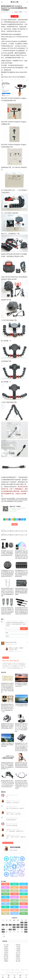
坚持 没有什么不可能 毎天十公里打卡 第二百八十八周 (14, 535)
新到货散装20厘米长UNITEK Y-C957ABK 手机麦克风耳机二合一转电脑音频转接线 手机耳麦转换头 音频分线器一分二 (7, 765)
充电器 (14, 900)
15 (22, 927)
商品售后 (12, 969)
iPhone (23, 913)
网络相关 (6, 959)
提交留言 (24, 628)
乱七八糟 (5, 894)
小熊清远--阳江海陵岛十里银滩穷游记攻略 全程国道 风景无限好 (7, 744)
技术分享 (18, 953)
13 (14, 927)
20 (14, 929)
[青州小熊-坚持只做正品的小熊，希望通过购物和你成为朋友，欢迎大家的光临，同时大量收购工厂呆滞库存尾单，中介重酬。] (14, 2)
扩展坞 (5, 900)
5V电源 (5, 897)
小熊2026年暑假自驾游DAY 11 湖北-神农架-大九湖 (21, 705)
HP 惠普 (14, 903)
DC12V (23, 910)
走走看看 (14, 884)
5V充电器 (14, 897)
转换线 (23, 890)
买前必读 (8, 969)
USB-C (5, 887)
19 (10, 929)
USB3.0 (14, 890)
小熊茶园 (18, 951)
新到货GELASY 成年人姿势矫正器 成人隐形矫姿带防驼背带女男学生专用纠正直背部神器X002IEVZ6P (21, 765)
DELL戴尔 (14, 913)
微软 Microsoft (23, 900)
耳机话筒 (18, 959)
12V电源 (14, 894)
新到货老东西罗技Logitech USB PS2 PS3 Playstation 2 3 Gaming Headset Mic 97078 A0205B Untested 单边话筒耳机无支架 (7, 783)
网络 (14, 907)
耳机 (24, 887)
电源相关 (6, 955)
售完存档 (18, 945)
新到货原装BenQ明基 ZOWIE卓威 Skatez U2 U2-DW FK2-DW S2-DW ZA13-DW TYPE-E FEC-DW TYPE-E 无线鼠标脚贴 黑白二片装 (7, 707)
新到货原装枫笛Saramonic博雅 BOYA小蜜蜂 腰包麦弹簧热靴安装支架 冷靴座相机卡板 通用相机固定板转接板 (21, 591)
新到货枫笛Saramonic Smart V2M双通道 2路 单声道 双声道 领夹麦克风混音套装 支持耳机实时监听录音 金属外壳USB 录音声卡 (7, 573)
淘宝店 (26, 969)
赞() (14, 524)
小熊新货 (6, 951)
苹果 (24, 897)
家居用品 (6, 949)
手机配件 (20, 12)
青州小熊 (4, 500)
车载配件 (6, 961)
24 (3, 932)
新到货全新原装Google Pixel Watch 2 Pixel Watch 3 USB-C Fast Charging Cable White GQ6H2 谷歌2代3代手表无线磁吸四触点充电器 (7, 592)
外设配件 (16, 12)
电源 (5, 890)
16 (25, 927)
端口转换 (23, 884)
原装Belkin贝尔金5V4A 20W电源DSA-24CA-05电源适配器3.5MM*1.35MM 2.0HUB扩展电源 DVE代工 (7, 726)
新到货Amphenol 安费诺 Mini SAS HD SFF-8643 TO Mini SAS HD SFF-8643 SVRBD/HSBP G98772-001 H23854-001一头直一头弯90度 (21, 784)
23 (25, 929)
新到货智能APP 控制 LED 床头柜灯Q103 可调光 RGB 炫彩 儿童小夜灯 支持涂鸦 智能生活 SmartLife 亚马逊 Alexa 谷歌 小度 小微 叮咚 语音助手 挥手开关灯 (21, 554)
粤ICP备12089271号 (19, 972)
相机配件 (18, 955)
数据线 (5, 913)
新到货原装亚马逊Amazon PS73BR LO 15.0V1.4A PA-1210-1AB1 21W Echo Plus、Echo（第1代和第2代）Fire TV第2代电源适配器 (21, 727)
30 (25, 932)
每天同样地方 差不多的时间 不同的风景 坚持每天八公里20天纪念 (21, 684)
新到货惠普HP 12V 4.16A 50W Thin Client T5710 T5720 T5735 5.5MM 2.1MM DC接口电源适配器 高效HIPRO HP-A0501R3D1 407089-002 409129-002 (21, 746)
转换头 (23, 907)
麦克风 (23, 903)
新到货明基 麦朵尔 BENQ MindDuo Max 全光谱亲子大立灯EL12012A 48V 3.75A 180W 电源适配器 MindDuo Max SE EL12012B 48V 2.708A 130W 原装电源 (7, 687)
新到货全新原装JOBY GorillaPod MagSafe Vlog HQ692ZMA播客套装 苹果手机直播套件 (14, 500)
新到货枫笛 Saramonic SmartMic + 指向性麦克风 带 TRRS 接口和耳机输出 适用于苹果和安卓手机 (7, 553)
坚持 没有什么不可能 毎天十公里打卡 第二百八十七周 (14, 531)
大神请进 (18, 947)
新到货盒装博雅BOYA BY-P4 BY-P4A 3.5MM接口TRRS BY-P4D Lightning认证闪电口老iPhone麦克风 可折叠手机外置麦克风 (7, 610)
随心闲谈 (18, 961)
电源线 (14, 887)
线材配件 (18, 957)
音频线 (5, 903)
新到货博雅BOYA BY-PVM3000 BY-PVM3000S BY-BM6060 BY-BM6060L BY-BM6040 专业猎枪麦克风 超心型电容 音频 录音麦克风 (21, 610)
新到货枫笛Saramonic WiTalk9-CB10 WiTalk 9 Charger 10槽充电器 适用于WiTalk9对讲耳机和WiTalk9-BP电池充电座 (21, 573)
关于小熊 (3, 969)
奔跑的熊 (5, 884)
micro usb (5, 910)
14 (18, 927)
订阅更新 (22, 969)
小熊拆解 (18, 949)
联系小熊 (17, 969)
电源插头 (14, 910)
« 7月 (3, 936)
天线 (5, 907)
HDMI (23, 894)
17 (3, 929)
